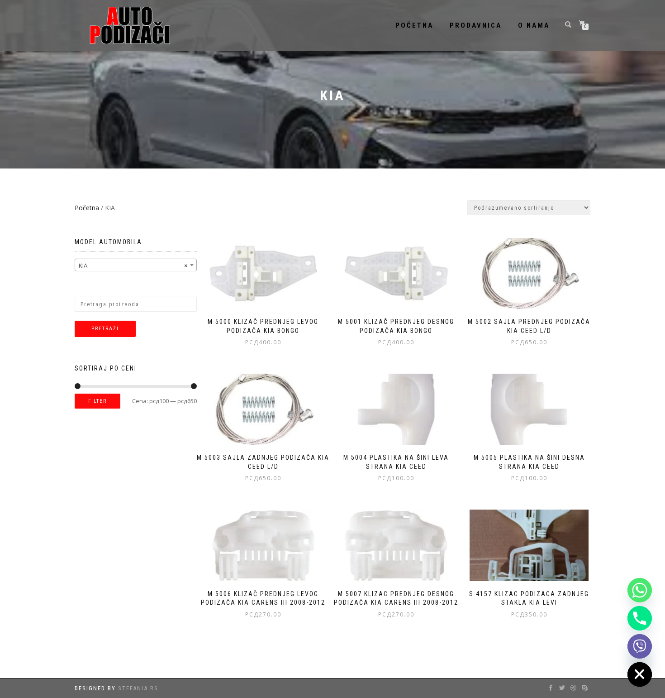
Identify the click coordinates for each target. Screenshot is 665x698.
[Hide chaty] (639, 674)
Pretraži (105, 329)
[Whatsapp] (639, 590)
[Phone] (639, 618)
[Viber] (639, 646)
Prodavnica (476, 25)
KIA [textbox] (133, 265)
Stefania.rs (138, 688)
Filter (97, 401)
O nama (534, 25)
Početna (414, 25)
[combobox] (136, 265)
